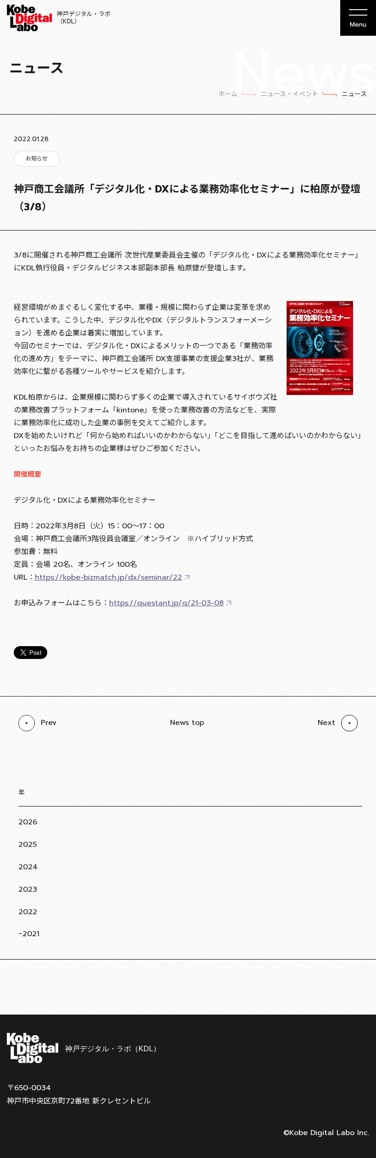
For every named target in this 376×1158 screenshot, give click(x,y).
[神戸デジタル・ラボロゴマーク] (83, 1048)
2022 (27, 911)
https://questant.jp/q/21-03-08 (166, 603)
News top (187, 722)
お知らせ (37, 158)
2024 (28, 867)
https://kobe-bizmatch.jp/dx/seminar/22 (108, 577)
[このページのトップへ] (357, 992)
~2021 (28, 933)
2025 (27, 844)
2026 (27, 822)
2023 (27, 889)
